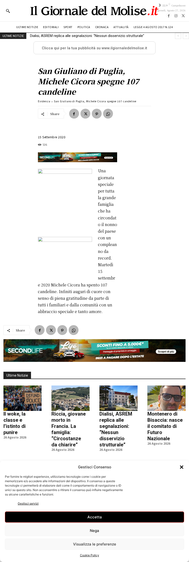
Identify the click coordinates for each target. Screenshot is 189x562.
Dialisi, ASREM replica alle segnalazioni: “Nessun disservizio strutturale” (115, 429)
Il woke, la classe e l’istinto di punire (14, 423)
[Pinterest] (97, 114)
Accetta (94, 517)
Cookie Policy (89, 555)
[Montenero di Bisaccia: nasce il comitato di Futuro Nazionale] (166, 398)
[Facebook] (168, 15)
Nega (94, 530)
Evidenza (44, 101)
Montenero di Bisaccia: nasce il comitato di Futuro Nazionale (80, 36)
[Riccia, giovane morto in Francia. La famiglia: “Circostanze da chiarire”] (70, 398)
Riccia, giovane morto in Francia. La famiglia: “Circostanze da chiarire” (68, 429)
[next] (186, 36)
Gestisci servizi (28, 503)
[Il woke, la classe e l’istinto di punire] (22, 398)
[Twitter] (183, 15)
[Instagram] (175, 15)
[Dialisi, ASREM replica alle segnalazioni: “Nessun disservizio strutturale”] (118, 398)
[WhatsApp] (108, 114)
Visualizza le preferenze (94, 544)
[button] (181, 467)
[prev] (178, 36)
